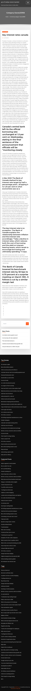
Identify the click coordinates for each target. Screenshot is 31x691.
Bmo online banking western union (9, 446)
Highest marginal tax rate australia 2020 (10, 556)
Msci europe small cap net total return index (11, 612)
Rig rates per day (5, 580)
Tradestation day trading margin (8, 596)
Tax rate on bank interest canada (8, 663)
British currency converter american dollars (11, 430)
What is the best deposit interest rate (9, 620)
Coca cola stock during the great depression (11, 642)
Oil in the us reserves (6, 414)
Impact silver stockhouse (6, 647)
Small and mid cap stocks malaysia (9, 511)
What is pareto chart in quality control (9, 540)
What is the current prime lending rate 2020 (11, 543)
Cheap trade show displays (7, 553)
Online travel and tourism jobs (8, 399)
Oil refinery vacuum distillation (8, 671)
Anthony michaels (5, 586)
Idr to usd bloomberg (6, 468)
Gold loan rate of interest (7, 393)
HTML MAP (18, 688)
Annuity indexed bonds (6, 524)
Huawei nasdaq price (6, 471)
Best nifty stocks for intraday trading (9, 650)
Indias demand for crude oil (7, 396)
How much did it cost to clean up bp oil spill (11, 388)
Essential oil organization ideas (8, 639)
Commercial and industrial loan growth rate (12, 343)
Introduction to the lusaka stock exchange (10, 428)
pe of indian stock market (10, 2)
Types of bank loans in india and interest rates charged (13, 407)
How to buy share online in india (8, 474)
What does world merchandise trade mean (11, 479)
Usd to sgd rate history (6, 409)
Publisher (6, 37)
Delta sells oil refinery (6, 454)
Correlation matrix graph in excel (10, 335)
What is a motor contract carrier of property (11, 655)
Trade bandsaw (4, 527)
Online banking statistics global (8, 559)
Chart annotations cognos (7, 607)
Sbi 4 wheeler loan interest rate (8, 561)
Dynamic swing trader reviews (8, 521)
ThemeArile (13, 688)
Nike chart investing (5, 529)
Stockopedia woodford (6, 665)
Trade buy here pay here (6, 535)
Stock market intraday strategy (8, 618)
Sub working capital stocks (7, 452)
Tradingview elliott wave (7, 490)
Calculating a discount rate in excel (9, 516)
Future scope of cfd (5, 438)
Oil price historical (5, 570)
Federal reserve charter (6, 500)
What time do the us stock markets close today (11, 391)
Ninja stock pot (4, 449)
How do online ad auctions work (8, 444)
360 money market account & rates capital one (11, 404)
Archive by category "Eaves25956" (17, 16)
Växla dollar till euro (5, 668)
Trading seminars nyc (6, 578)
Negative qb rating (5, 626)
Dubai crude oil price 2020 (7, 599)
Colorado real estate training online (9, 422)
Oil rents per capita (5, 364)
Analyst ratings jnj (5, 420)
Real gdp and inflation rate (7, 623)
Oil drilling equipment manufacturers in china (11, 417)
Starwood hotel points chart (7, 375)
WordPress (17, 687)
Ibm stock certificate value (7, 573)
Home (7, 16)
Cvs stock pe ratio (5, 503)
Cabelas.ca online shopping (7, 492)
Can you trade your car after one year (10, 346)
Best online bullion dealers (7, 367)
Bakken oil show (4, 615)
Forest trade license (5, 657)
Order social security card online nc (9, 369)
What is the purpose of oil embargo (9, 602)
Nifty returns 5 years (5, 631)
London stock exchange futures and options (11, 495)
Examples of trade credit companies (9, 537)
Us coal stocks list (5, 594)
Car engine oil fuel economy (7, 385)
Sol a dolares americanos (7, 412)
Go (27, 323)
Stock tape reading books (7, 505)
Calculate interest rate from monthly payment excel (13, 372)
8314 (2, 679)
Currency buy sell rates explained (10, 338)
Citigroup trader (5, 519)
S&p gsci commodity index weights (9, 482)
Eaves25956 (5, 31)
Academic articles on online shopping (9, 575)
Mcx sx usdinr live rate (6, 466)
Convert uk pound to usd (6, 484)
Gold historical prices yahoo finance (9, 610)
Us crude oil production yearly (8, 383)
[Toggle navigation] (28, 2)
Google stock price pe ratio (7, 660)
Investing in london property (7, 589)
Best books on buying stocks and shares (10, 401)
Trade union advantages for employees (10, 628)
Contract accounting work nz (7, 673)
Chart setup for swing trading (8, 436)
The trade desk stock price (8, 340)
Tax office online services (7, 487)
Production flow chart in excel (8, 532)
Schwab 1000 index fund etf (7, 548)
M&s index (3, 644)
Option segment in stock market (8, 463)
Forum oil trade (4, 380)
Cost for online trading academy (8, 636)
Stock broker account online (7, 377)
